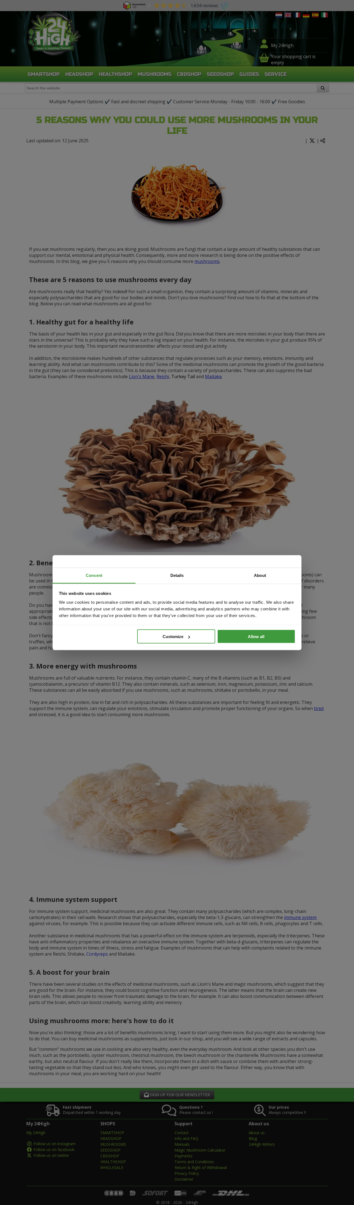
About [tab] (260, 575)
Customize (173, 636)
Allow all (256, 636)
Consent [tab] (94, 575)
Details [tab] (177, 575)
